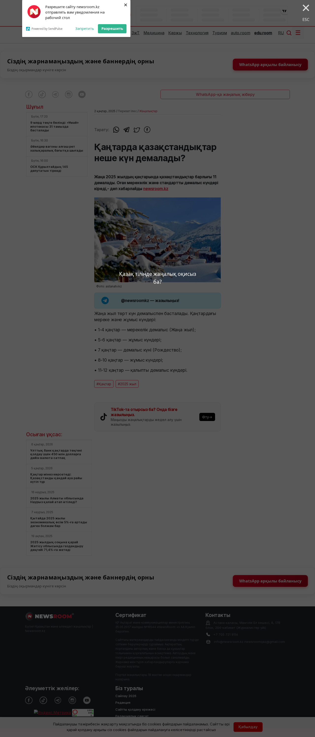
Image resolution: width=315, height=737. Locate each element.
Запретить (84, 28)
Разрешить (112, 28)
